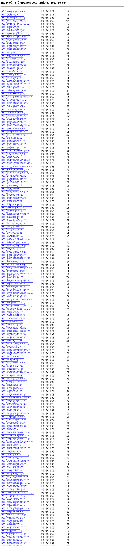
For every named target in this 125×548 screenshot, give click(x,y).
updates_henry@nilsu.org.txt (11, 233)
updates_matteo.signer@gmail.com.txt (14, 350)
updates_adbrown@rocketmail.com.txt (14, 38)
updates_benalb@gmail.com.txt (12, 68)
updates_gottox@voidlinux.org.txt (13, 209)
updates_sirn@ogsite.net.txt (11, 470)
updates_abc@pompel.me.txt (10, 27)
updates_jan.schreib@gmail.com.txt (14, 266)
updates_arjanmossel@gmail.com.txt (14, 60)
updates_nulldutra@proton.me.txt (13, 406)
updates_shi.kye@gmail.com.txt (12, 466)
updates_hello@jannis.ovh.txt (12, 229)
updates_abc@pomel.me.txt (10, 26)
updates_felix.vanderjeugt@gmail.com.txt (16, 172)
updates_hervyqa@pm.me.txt (10, 235)
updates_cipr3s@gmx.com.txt (11, 99)
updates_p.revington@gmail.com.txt (14, 419)
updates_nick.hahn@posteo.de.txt (13, 394)
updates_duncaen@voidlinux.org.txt (14, 147)
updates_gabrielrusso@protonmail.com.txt (16, 191)
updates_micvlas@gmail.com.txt (12, 369)
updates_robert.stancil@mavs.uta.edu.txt (16, 459)
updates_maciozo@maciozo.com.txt (13, 333)
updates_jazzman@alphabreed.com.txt (14, 270)
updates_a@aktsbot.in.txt (10, 23)
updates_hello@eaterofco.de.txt (12, 228)
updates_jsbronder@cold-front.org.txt (15, 289)
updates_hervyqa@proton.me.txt (12, 236)
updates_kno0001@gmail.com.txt (12, 302)
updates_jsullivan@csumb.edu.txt (13, 290)
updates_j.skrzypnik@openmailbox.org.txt (16, 257)
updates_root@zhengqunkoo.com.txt (13, 461)
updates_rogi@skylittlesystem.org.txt (15, 460)
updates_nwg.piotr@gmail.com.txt (13, 407)
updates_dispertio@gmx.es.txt (12, 144)
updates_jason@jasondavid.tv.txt (13, 269)
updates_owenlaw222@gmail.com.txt (13, 418)
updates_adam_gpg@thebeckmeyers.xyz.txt (15, 35)
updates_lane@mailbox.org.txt (12, 311)
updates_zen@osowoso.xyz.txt (11, 545)
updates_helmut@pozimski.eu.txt (12, 232)
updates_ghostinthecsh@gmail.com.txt (14, 197)
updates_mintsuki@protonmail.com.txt (14, 371)
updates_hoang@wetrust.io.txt (12, 238)
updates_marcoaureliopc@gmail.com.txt (15, 345)
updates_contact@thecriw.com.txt (13, 115)
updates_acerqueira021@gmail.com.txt (14, 32)
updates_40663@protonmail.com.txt (13, 11)
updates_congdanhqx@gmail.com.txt (13, 106)
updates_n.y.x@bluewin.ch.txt (12, 388)
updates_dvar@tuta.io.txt (10, 149)
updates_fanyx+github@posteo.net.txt (14, 171)
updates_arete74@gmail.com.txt (12, 58)
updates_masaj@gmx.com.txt (10, 347)
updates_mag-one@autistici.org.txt (14, 334)
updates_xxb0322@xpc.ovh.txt (11, 532)
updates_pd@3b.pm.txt (8, 428)
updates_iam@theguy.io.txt (10, 241)
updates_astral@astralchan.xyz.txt (14, 65)
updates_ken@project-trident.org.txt (14, 296)
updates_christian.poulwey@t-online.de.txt (17, 96)
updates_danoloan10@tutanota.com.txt (14, 124)
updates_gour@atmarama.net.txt (12, 210)
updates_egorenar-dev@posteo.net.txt (14, 152)
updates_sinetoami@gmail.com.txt (13, 469)
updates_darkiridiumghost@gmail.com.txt (15, 125)
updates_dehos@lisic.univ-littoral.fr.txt (16, 133)
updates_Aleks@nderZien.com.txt (12, 16)
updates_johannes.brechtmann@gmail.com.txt (17, 279)
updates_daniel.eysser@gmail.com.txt (14, 121)
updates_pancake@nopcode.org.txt (13, 422)
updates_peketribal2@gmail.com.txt (14, 431)
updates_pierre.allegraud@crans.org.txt (15, 435)
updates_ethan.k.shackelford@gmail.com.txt (17, 166)
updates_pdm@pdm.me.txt (9, 429)
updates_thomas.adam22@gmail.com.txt (14, 486)
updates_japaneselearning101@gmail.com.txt (17, 267)
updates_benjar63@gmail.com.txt (12, 70)
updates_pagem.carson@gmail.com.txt (14, 421)
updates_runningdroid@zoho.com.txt (14, 463)
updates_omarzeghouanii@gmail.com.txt (15, 413)
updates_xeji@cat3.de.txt (10, 527)
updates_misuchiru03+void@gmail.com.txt (15, 374)
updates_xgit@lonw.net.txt (10, 529)
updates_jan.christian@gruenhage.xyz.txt (16, 264)
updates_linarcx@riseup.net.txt (12, 321)
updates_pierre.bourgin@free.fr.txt (14, 437)
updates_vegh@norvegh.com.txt (12, 507)
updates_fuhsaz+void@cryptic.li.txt (14, 188)
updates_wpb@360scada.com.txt (12, 521)
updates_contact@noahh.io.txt (12, 111)
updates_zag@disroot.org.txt (11, 540)
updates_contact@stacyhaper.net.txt (14, 112)
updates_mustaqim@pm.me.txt (11, 385)
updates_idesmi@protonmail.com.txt (14, 245)
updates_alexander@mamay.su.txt (12, 43)
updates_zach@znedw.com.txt (11, 539)
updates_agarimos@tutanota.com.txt (14, 39)
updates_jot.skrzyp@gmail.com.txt (13, 288)
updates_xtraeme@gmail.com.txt (12, 530)
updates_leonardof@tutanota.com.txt (14, 317)
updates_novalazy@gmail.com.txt (12, 402)
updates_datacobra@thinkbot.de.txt (14, 127)
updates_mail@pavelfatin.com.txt (13, 337)
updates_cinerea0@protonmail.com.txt (14, 98)
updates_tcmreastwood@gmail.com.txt (14, 485)
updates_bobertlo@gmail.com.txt (12, 79)
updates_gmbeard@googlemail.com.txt (14, 207)
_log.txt (4, 10)
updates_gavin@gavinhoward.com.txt (14, 193)
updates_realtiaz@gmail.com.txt (12, 454)
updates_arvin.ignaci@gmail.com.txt (14, 61)
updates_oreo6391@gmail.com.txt (12, 415)
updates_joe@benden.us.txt (10, 274)
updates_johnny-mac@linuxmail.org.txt (15, 280)
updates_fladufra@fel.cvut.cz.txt (13, 176)
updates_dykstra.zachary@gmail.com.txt (15, 150)
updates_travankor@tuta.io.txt (12, 495)
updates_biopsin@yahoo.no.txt (12, 73)
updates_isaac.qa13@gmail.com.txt (13, 251)
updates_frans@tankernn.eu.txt (12, 185)
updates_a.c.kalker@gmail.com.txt (13, 22)
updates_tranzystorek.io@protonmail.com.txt (17, 494)
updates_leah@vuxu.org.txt (10, 312)
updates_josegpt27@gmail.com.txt (13, 283)
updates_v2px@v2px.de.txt (10, 504)
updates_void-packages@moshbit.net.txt (15, 510)
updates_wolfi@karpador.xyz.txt (12, 520)
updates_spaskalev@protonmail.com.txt (15, 479)
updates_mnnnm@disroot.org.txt (12, 377)
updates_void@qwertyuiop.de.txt (12, 513)
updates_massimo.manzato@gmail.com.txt (15, 349)
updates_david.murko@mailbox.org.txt (14, 130)
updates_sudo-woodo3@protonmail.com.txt (15, 483)
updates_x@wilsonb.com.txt (10, 523)
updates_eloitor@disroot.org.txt (13, 155)
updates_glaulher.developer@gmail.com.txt (16, 206)
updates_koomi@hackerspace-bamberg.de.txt (16, 307)
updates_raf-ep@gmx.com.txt (11, 450)
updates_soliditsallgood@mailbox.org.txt (16, 476)
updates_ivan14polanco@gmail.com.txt (14, 254)
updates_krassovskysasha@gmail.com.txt (15, 309)
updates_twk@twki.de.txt (10, 499)
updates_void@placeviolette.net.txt (14, 511)
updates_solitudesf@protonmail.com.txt (15, 478)
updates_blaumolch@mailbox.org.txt (14, 74)
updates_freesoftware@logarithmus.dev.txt (16, 187)
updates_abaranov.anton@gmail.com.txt (15, 24)
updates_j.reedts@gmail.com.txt (12, 255)
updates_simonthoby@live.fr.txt (12, 467)
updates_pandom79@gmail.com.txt (12, 423)
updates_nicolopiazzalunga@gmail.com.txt (16, 396)
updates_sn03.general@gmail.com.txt (14, 473)
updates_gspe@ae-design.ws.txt (12, 220)
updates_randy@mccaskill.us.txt (12, 451)
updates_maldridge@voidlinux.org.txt (14, 342)
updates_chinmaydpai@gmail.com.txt (14, 90)
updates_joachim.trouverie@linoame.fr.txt (16, 273)
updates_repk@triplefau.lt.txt (12, 457)
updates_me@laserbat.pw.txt (11, 359)
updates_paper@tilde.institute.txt (14, 426)
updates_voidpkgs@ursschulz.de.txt (14, 514)
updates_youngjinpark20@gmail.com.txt (15, 536)
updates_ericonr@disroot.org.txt (13, 165)
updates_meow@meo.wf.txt (10, 364)
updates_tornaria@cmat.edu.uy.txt (13, 492)
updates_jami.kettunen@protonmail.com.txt (16, 263)
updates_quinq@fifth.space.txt (12, 448)
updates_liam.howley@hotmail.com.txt (14, 318)
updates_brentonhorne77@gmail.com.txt (15, 80)
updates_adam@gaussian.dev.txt (12, 33)
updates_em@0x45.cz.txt (9, 156)
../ (2, 8)
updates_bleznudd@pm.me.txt (11, 76)
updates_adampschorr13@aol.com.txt (14, 36)
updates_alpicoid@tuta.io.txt (12, 46)
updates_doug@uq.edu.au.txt (11, 146)
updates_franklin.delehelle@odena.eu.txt (16, 184)
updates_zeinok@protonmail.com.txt (14, 542)
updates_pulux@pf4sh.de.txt (11, 444)
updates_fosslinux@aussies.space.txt (14, 181)
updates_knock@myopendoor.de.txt (13, 304)
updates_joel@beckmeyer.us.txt (12, 276)
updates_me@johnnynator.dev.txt (12, 358)
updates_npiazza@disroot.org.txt (13, 403)
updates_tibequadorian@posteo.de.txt (14, 488)
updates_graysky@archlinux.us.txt (13, 214)
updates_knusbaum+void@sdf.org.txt (14, 305)
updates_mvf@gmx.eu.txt (9, 387)
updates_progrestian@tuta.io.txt (13, 442)
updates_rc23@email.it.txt (10, 453)
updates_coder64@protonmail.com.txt (14, 100)
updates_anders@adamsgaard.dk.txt (13, 51)
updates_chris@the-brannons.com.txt (14, 93)
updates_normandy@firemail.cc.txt (13, 400)
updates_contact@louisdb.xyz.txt (13, 109)
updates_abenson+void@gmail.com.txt (14, 30)
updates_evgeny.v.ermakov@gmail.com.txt (15, 169)
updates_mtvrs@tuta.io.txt (10, 383)
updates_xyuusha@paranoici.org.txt (14, 533)
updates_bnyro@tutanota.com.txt (12, 77)
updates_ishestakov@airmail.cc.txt (14, 252)
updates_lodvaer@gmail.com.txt (12, 323)
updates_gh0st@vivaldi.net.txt (12, 195)
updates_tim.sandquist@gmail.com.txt (14, 489)
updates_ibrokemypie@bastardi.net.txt (15, 244)
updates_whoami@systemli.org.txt (13, 517)
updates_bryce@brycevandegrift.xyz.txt (15, 83)
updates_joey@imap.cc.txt (10, 277)
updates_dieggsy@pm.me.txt (10, 141)
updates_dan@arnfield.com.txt (12, 119)
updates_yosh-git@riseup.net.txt (13, 535)
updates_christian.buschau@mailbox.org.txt (17, 95)
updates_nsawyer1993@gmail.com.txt (14, 404)
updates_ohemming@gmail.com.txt (12, 410)
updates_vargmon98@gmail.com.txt (13, 505)
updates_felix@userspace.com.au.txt (14, 175)
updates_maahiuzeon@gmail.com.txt (13, 331)
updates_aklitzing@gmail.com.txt (13, 42)
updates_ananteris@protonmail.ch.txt (14, 49)
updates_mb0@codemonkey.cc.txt (12, 353)
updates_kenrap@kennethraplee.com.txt (15, 298)
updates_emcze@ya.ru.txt (10, 157)
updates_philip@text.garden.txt (12, 434)
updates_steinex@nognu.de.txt (12, 480)
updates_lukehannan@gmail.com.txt (13, 328)
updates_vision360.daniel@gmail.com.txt (15, 508)
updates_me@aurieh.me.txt (10, 356)
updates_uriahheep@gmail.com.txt (13, 502)
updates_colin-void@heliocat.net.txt (14, 103)
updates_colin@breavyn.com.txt (12, 105)
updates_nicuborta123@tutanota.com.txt (15, 397)
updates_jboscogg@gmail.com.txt (12, 271)
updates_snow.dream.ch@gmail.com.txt (14, 475)
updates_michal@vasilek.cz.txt (12, 368)
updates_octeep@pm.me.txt (10, 409)
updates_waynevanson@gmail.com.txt (14, 516)
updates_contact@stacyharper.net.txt (14, 114)
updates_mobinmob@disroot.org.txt (13, 378)
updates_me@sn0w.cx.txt (9, 361)
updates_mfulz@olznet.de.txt (11, 365)
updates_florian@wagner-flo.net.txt (14, 178)
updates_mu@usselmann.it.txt (11, 384)
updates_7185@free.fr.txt (10, 13)
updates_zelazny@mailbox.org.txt (13, 543)
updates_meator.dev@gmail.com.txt (13, 362)
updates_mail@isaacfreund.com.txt (13, 336)
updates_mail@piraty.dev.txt (11, 339)
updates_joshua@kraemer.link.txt (13, 286)
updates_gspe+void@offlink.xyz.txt (14, 219)
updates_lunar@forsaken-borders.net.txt (15, 330)
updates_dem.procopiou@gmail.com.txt (14, 134)
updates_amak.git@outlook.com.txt (13, 48)
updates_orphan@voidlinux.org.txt (13, 416)
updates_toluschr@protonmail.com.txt (14, 491)
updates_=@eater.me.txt (9, 14)
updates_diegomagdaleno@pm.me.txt (13, 143)
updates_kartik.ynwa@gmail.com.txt (14, 295)
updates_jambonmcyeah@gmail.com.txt (14, 261)
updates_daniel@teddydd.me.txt (12, 122)
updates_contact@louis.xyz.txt (12, 108)
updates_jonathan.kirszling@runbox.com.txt (17, 282)
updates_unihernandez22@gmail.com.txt (15, 501)
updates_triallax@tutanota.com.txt (14, 497)
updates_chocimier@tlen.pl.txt (12, 92)
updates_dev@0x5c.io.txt (10, 137)
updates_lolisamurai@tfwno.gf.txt (13, 326)
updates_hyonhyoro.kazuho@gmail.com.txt (15, 239)
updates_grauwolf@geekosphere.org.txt (15, 213)
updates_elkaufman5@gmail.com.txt (13, 153)
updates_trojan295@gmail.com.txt (13, 498)
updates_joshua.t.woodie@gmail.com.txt (15, 285)
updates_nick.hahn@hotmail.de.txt (13, 393)
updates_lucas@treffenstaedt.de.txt (14, 327)
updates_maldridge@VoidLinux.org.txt (14, 340)
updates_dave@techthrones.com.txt (13, 128)
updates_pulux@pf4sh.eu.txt (11, 445)
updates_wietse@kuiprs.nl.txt (12, 518)
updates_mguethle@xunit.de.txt (12, 366)
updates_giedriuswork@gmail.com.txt (14, 198)
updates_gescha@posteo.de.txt (12, 194)
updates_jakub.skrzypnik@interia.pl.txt (15, 258)
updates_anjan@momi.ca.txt (10, 52)
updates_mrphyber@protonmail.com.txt (14, 381)
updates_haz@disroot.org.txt (11, 226)
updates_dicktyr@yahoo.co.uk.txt (13, 140)
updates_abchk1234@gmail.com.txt (13, 29)
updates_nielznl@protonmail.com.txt (14, 399)
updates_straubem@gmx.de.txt (11, 482)
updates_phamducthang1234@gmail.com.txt (15, 432)
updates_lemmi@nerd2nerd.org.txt (13, 315)
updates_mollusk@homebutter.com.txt (14, 380)
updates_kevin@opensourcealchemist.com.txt (17, 299)
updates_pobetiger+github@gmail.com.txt (15, 438)
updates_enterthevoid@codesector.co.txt (15, 162)
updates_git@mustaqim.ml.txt (11, 203)
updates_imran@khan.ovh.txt (11, 248)
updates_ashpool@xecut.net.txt (12, 62)
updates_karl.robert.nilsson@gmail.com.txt (17, 293)
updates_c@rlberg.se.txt (10, 84)
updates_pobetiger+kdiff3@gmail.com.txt (15, 440)
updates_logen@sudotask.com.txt (12, 324)
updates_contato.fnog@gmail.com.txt (14, 117)
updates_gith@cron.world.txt (11, 204)
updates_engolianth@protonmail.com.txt (15, 160)
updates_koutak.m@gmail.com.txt (12, 308)
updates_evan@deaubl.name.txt (12, 168)
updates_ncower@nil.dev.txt (11, 391)
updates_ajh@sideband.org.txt (12, 41)
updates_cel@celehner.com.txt (12, 89)
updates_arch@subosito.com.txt (12, 57)
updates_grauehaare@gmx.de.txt (12, 212)
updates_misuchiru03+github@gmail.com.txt (16, 372)
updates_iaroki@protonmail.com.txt (14, 242)
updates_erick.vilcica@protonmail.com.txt (16, 163)
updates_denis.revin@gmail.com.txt (14, 136)
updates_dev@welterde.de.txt (11, 138)
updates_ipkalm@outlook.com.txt (12, 250)
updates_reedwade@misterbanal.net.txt (15, 456)
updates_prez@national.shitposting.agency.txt (18, 441)
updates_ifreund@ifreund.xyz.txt (13, 247)
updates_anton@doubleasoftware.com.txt (15, 54)
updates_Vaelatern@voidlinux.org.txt (14, 20)
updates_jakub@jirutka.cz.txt (12, 260)
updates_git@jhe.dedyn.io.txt (12, 201)
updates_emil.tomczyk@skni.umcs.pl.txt (15, 159)
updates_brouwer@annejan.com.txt (13, 81)
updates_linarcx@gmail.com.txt (12, 320)
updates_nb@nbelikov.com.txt (11, 390)
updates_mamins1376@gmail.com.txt (13, 343)
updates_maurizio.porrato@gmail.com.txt (15, 352)
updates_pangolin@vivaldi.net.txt (13, 425)
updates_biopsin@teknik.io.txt (12, 71)
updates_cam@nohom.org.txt (10, 86)
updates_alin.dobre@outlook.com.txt (14, 45)
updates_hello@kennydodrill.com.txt (14, 231)
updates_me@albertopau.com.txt (12, 355)
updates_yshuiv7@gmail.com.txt (12, 537)
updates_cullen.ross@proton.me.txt (14, 118)
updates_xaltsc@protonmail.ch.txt (13, 526)
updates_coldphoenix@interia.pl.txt (14, 102)
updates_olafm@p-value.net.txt (12, 412)
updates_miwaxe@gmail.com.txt (12, 375)
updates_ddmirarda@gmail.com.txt (13, 131)
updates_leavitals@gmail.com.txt (13, 314)
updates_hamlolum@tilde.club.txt (13, 223)
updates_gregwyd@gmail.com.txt (12, 216)
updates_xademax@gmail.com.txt (12, 524)
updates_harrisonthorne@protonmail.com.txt (17, 225)
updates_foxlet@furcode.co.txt (12, 182)
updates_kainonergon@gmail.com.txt (14, 292)
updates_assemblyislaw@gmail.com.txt (14, 64)
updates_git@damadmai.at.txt (11, 200)
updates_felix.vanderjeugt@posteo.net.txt (16, 174)
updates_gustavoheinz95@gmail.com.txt (15, 222)
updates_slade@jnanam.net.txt (12, 472)
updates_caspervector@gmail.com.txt (14, 87)
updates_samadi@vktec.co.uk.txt (12, 464)
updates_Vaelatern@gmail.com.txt (13, 19)
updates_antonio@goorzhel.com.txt (13, 55)
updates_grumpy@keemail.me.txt (12, 217)
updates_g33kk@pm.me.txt (10, 190)
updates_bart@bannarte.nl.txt (12, 67)
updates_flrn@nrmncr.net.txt (11, 179)
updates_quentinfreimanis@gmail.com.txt (15, 447)
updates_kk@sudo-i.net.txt (10, 301)
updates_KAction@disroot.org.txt (13, 17)
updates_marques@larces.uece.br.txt (14, 346)
